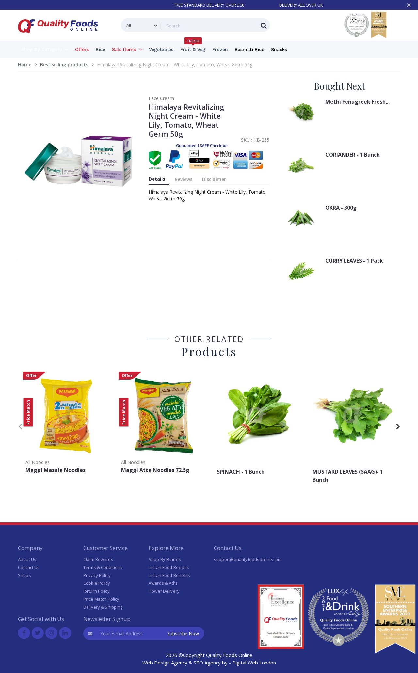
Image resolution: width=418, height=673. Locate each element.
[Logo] (60, 37)
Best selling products (64, 64)
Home (24, 64)
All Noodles (37, 462)
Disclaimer (214, 179)
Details (157, 179)
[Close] (409, 5)
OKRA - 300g (341, 207)
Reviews (183, 179)
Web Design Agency (164, 662)
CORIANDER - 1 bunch (352, 154)
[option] (66, 425)
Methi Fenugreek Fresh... (357, 101)
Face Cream (161, 98)
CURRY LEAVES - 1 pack (354, 260)
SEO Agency (207, 662)
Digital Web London (254, 662)
